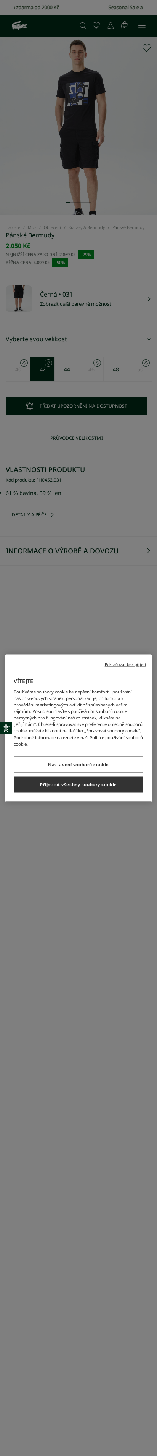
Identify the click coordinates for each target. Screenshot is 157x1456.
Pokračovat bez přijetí (125, 664)
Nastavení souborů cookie (78, 764)
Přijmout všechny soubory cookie (78, 784)
